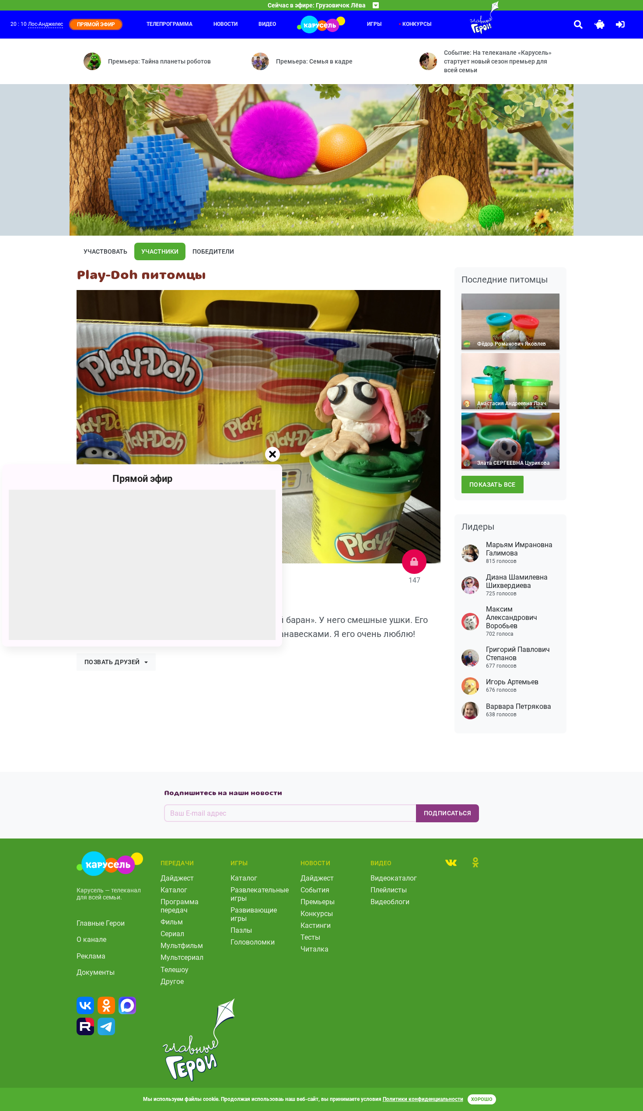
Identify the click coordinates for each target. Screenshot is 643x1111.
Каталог (174, 890)
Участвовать (105, 251)
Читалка (314, 949)
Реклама (91, 956)
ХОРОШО (482, 1099)
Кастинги (316, 925)
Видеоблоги (389, 902)
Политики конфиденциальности (423, 1099)
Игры (374, 24)
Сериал (172, 934)
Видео (267, 24)
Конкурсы (317, 913)
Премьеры (318, 902)
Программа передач (180, 906)
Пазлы (241, 930)
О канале (91, 939)
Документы (96, 972)
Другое (172, 981)
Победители (213, 251)
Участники (159, 251)
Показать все (492, 484)
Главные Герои (101, 923)
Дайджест (177, 878)
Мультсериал (182, 957)
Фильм (172, 922)
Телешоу (175, 970)
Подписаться (447, 813)
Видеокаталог (393, 878)
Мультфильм (182, 945)
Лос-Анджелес (45, 24)
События (315, 890)
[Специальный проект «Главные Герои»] (456, 17)
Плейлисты (388, 890)
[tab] (450, 862)
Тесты (310, 937)
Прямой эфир (142, 478)
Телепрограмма (169, 24)
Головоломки (253, 942)
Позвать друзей (112, 661)
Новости (225, 24)
